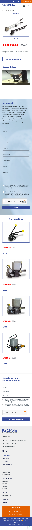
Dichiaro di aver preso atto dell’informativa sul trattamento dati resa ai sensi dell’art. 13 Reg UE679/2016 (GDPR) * (17, 187)
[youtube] (3, 451)
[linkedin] (6, 451)
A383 (5, 327)
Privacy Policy (19, 188)
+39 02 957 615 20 (10, 443)
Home (3, 10)
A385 (5, 364)
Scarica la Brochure (13, 59)
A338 (5, 253)
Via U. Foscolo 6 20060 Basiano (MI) (16, 440)
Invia (16, 208)
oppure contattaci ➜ (17, 514)
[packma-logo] (8, 4)
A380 (5, 290)
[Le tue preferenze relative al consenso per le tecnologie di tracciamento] (29, 527)
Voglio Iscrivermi (16, 419)
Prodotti (8, 10)
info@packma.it (10, 446)
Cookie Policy (20, 524)
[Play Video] (16, 77)
